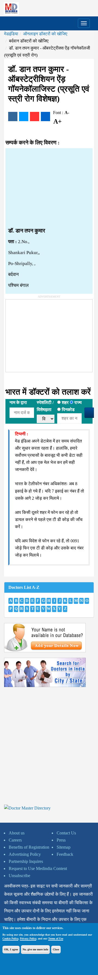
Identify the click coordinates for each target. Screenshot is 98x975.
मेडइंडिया (11, 33)
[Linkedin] (45, 116)
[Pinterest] (34, 116)
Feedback (65, 854)
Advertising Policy (25, 854)
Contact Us (66, 833)
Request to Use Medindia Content (38, 868)
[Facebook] (12, 116)
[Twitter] (23, 116)
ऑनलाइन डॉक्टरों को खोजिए (45, 33)
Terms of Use (55, 938)
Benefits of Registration (29, 847)
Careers (15, 840)
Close (56, 949)
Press (61, 840)
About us (16, 833)
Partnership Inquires (26, 861)
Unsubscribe (19, 875)
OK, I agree (11, 949)
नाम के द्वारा (18, 402)
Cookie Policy (10, 938)
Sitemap (64, 847)
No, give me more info (35, 949)
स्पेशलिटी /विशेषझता (45, 406)
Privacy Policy (28, 938)
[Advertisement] (49, 188)
